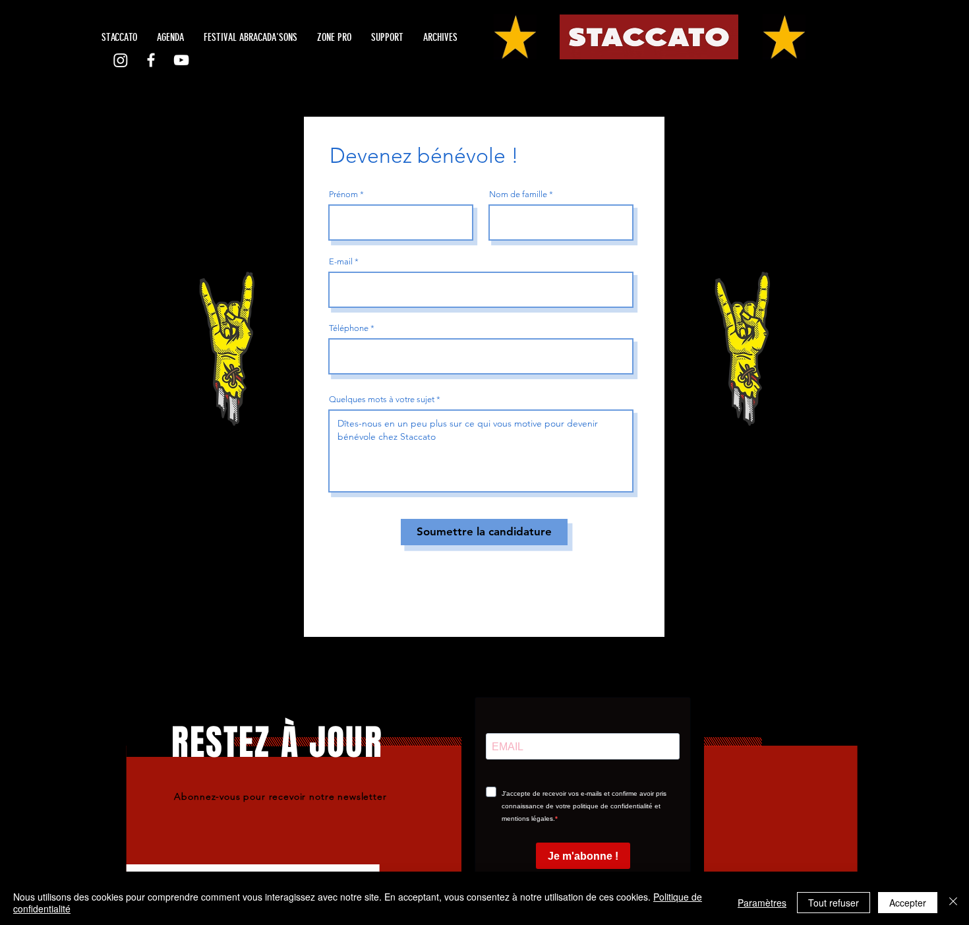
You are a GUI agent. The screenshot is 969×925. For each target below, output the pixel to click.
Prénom (343, 194)
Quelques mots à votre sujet (381, 399)
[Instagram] (120, 60)
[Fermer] (953, 902)
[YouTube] (181, 60)
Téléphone (348, 328)
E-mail (341, 261)
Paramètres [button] (762, 902)
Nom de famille (518, 194)
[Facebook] (151, 60)
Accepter (907, 902)
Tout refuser (833, 902)
